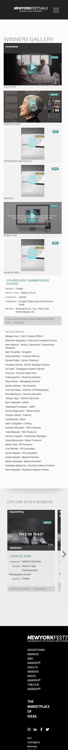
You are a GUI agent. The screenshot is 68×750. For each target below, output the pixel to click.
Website (9, 198)
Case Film (10, 87)
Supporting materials (18, 161)
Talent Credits (14, 332)
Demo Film (10, 235)
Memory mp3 (11, 272)
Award (16, 578)
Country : (11, 297)
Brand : (9, 308)
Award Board (12, 124)
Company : (11, 301)
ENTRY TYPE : (12, 293)
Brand (16, 566)
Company (15, 561)
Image (47, 522)
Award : (10, 288)
